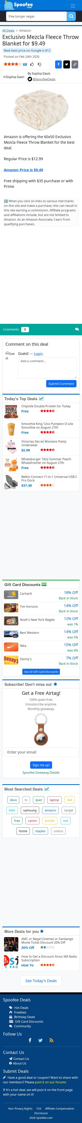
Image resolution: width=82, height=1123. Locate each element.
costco (58, 831)
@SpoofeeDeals (44, 79)
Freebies (19, 1012)
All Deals (8, 30)
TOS (38, 1108)
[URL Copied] (75, 64)
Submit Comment (61, 384)
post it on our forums (50, 1082)
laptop (54, 800)
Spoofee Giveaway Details (41, 772)
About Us (19, 1063)
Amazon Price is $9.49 (23, 169)
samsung (30, 810)
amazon (50, 810)
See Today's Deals (41, 980)
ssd (65, 821)
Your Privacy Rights (20, 1108)
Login (38, 353)
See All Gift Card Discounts (41, 672)
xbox (13, 800)
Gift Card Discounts (23, 584)
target (68, 810)
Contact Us (21, 1059)
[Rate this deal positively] (32, 65)
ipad (38, 800)
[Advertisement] (41, 278)
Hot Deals (21, 1008)
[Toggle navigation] (73, 5)
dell (69, 800)
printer (50, 821)
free (17, 821)
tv (26, 800)
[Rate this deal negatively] (39, 65)
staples (40, 831)
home (23, 831)
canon (32, 821)
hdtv (12, 810)
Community (22, 1026)
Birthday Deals (24, 1017)
